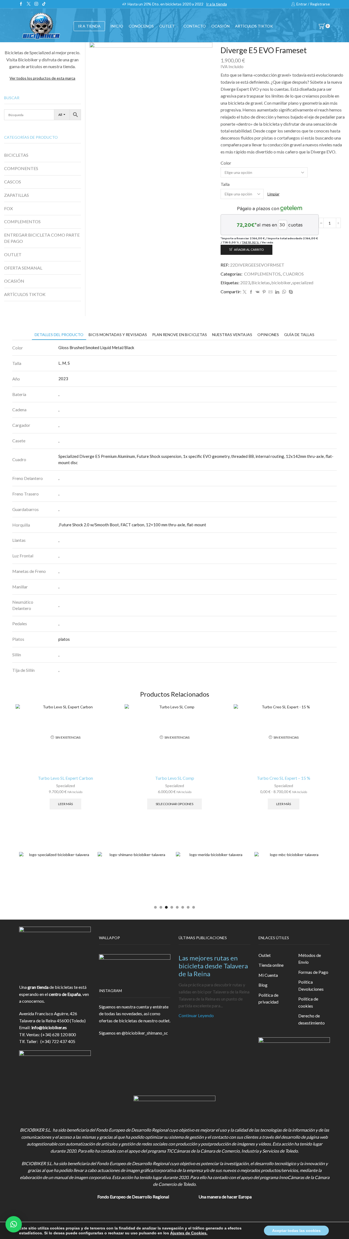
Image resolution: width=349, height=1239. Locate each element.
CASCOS (12, 181)
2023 (245, 282)
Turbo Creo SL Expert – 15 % (283, 778)
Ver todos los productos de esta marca (42, 78)
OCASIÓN (220, 26)
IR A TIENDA (89, 26)
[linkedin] (277, 292)
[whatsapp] (284, 292)
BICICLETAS (16, 155)
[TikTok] (44, 4)
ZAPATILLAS (16, 195)
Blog (262, 984)
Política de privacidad (268, 998)
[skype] (290, 292)
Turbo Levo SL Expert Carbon (65, 778)
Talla (225, 184)
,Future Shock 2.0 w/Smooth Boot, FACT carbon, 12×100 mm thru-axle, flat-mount (132, 524)
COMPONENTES (21, 168)
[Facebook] (21, 4)
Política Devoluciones (311, 985)
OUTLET (167, 26)
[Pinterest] (264, 292)
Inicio (116, 26)
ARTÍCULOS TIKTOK (25, 294)
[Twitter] (29, 4)
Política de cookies (308, 1002)
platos (64, 639)
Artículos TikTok (254, 26)
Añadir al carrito (249, 249)
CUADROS (293, 273)
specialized (302, 282)
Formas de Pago (313, 972)
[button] (155, 907)
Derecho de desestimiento (311, 1019)
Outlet (264, 955)
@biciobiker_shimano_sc (145, 1032)
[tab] (59, 334)
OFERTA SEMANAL (23, 267)
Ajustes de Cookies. (188, 1233)
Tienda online (271, 965)
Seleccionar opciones (174, 804)
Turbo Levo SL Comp (174, 778)
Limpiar (273, 194)
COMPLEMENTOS (262, 273)
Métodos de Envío (309, 959)
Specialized (65, 785)
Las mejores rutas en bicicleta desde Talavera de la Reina (213, 966)
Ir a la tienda (216, 4)
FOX (8, 208)
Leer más (65, 804)
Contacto (194, 26)
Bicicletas (260, 282)
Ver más (267, 242)
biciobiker (281, 282)
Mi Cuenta (268, 975)
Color (226, 162)
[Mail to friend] (270, 292)
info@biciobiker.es (49, 1027)
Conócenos (141, 26)
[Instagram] (36, 4)
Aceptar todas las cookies (296, 1230)
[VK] (257, 292)
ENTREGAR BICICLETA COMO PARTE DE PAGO (42, 238)
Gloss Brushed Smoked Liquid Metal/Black (96, 347)
